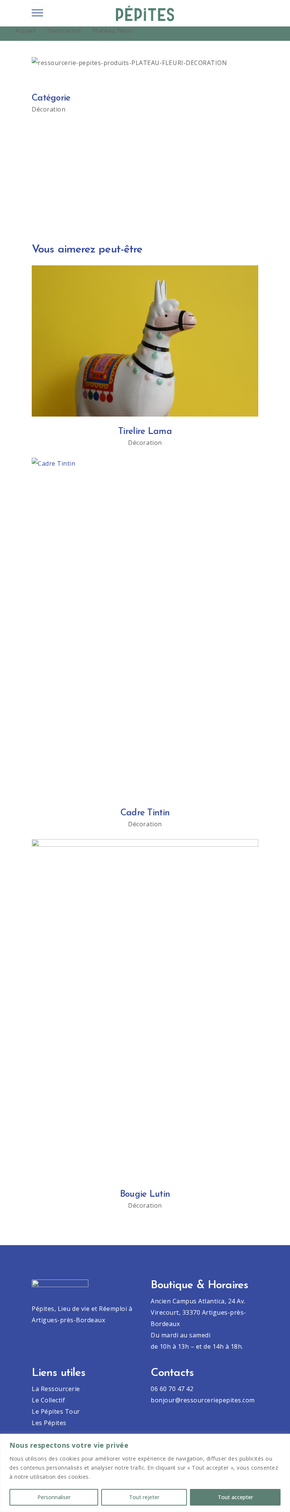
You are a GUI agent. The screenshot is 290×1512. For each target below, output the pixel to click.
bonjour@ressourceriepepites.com (203, 1400)
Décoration (64, 30)
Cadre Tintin (145, 813)
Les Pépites (49, 1423)
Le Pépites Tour (56, 1411)
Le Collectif (48, 1400)
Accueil (25, 30)
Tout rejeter (144, 1497)
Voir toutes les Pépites (145, 193)
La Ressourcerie (56, 1389)
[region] (145, 1473)
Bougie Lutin (145, 1194)
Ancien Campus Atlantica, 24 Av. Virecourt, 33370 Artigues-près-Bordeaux (198, 1312)
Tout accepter (235, 1497)
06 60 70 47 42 (172, 1389)
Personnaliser (54, 1497)
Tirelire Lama (145, 431)
